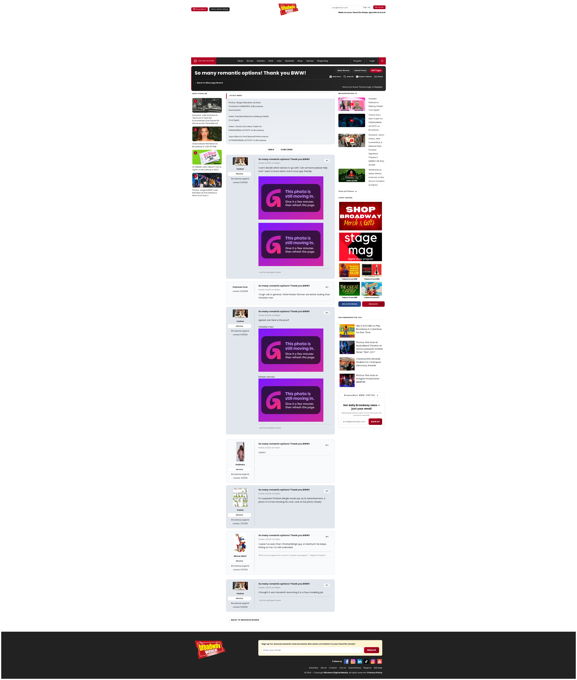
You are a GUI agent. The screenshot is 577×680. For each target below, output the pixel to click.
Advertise (313, 667)
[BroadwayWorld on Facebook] (346, 661)
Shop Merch (201, 9)
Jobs (279, 60)
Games (310, 60)
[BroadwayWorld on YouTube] (379, 661)
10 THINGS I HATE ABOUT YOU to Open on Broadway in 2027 (207, 161)
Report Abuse (365, 77)
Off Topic (376, 70)
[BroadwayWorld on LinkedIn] (359, 661)
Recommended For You (350, 317)
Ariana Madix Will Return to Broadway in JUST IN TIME (205, 138)
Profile (239, 174)
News (240, 60)
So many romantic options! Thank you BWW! (284, 159)
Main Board (343, 70)
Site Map (378, 667)
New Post (337, 77)
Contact (333, 667)
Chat (270, 60)
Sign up (375, 421)
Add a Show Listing (219, 9)
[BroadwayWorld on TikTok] (366, 661)
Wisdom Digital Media (336, 672)
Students (289, 60)
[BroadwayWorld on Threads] (373, 661)
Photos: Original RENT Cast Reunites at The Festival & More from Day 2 (205, 186)
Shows (250, 60)
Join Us (342, 667)
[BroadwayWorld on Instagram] (353, 661)
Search (350, 77)
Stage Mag (322, 60)
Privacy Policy (374, 672)
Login (372, 60)
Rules (380, 77)
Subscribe (287, 149)
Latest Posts (360, 70)
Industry (261, 60)
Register (357, 60)
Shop (300, 60)
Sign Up (371, 650)
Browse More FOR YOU (359, 395)
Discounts (373, 304)
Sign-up (366, 7)
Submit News (354, 667)
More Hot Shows (349, 304)
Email (271, 149)
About (324, 667)
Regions (367, 667)
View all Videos (346, 191)
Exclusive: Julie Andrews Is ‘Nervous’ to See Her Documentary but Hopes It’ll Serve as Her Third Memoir (205, 112)
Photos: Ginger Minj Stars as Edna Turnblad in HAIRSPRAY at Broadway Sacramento (246, 106)
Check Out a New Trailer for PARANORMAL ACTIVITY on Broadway (376, 122)
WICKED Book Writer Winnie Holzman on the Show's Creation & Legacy (377, 177)
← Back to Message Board (209, 82)
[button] (382, 61)
